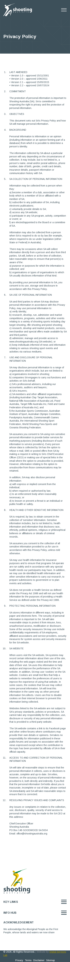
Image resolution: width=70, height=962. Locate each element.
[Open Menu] (64, 10)
